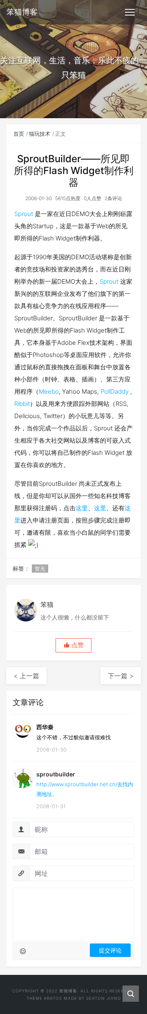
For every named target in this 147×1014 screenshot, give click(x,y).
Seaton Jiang (103, 998)
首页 (18, 133)
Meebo (49, 391)
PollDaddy (114, 391)
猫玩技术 (39, 133)
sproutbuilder (55, 774)
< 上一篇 (26, 676)
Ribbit (22, 404)
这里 (82, 508)
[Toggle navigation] (129, 12)
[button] (73, 645)
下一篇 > (121, 676)
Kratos (53, 998)
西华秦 (44, 726)
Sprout (23, 214)
